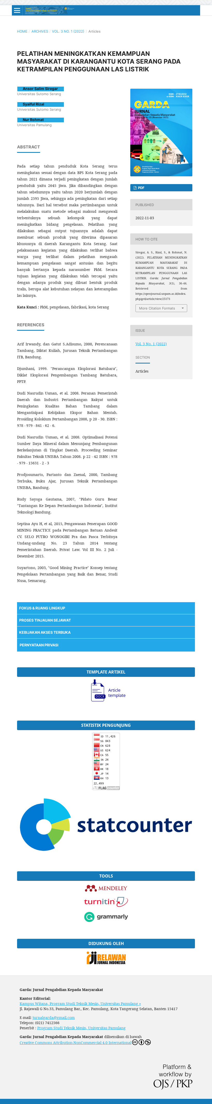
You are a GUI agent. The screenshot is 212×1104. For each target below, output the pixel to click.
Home (22, 31)
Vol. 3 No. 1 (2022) (68, 31)
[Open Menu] (17, 10)
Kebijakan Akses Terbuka (45, 632)
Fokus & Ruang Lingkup (42, 608)
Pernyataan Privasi (39, 645)
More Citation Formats (157, 308)
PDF (141, 188)
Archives (40, 31)
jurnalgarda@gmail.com (54, 1017)
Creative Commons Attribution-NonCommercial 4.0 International (75, 1042)
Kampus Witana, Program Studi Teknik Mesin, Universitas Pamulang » (80, 1003)
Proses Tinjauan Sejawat (45, 620)
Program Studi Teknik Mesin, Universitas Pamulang (81, 1027)
